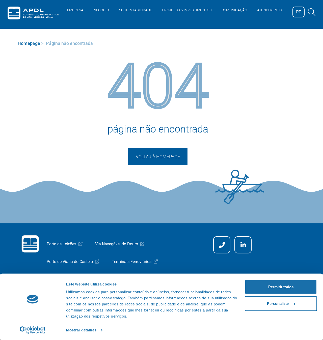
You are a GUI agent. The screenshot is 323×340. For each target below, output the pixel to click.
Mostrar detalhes (81, 330)
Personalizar (278, 303)
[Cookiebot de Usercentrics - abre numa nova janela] (33, 330)
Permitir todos (280, 287)
